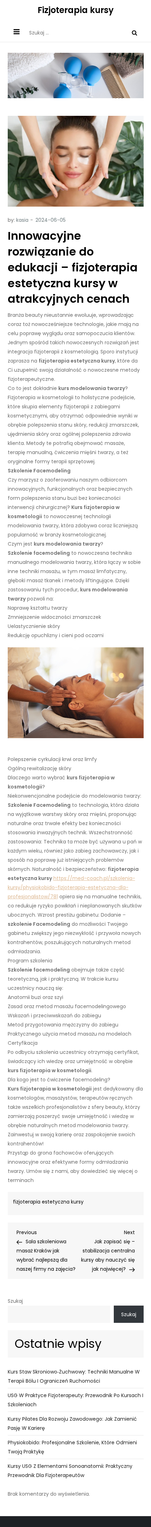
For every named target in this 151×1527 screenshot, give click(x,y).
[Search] (134, 32)
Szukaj (15, 1301)
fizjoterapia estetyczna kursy (48, 1202)
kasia (22, 220)
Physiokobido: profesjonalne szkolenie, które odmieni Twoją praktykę (72, 1447)
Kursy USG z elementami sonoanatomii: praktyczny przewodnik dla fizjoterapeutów (70, 1471)
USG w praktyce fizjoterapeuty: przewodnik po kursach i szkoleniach (75, 1400)
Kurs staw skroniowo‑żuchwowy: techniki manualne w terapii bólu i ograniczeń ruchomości (74, 1376)
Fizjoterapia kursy (76, 10)
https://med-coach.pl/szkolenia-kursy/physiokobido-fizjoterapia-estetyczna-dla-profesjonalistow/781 (71, 887)
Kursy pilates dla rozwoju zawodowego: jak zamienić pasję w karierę (72, 1423)
